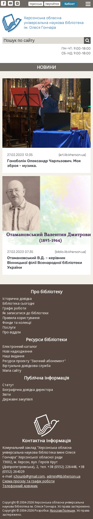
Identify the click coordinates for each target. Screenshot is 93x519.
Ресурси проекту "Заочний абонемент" (34, 361)
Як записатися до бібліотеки (25, 313)
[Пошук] (87, 40)
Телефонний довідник (20, 486)
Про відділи (11, 332)
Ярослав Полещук (62, 510)
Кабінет (70, 4)
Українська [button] (36, 4)
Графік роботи (14, 308)
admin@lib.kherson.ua (63, 476)
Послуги (9, 327)
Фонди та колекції (16, 322)
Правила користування (21, 317)
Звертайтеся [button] (52, 4)
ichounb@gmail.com (29, 476)
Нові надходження (17, 351)
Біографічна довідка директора (27, 389)
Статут (8, 384)
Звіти (6, 394)
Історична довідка (17, 298)
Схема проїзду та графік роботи (28, 481)
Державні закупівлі (17, 399)
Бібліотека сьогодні (18, 303)
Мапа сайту (11, 370)
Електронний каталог (19, 346)
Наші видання (13, 356)
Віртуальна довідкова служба (26, 365)
